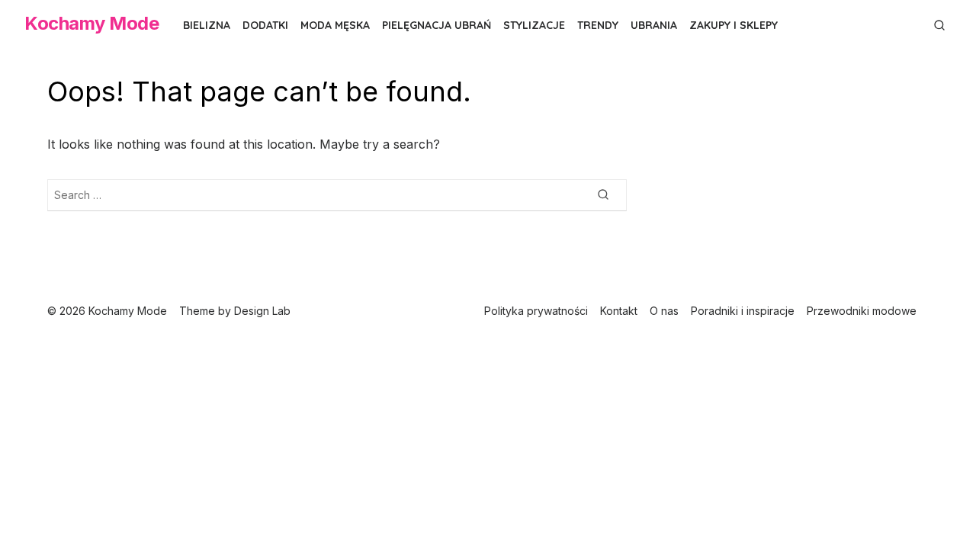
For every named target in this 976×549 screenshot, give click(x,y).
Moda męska (335, 25)
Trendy (597, 25)
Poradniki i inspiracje (743, 310)
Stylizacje (534, 25)
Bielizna (206, 25)
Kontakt (618, 310)
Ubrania (654, 25)
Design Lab (262, 310)
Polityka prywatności (536, 310)
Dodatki (265, 25)
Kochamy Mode (91, 23)
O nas (664, 310)
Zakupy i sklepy (733, 25)
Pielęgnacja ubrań (436, 25)
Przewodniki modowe (862, 310)
